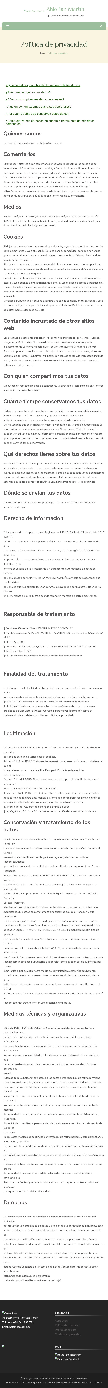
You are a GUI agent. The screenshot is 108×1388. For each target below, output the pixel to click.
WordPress (75, 1382)
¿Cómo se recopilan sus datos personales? (35, 99)
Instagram (75, 1354)
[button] (54, 85)
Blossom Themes (47, 1382)
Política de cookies (65, 1329)
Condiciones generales (68, 1334)
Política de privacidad (67, 1325)
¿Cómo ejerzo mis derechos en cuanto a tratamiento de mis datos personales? (50, 122)
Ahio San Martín (65, 9)
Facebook (74, 1359)
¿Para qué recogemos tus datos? (28, 92)
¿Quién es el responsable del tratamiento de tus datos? (43, 85)
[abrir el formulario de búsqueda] (101, 26)
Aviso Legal (61, 1320)
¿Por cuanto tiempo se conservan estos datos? (37, 113)
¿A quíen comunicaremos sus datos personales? (38, 106)
